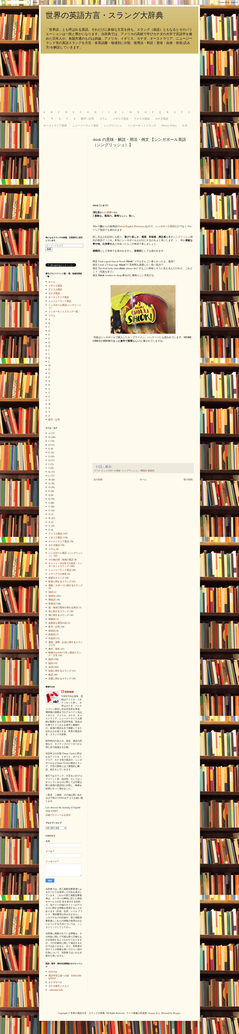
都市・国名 (54, 648)
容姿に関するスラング (59, 670)
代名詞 (51, 638)
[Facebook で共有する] (106, 466)
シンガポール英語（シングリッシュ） (121, 470)
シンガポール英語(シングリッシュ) (64, 306)
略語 (50, 674)
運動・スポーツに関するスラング (65, 585)
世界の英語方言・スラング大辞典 (104, 15)
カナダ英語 (161, 118)
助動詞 (51, 618)
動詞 (50, 659)
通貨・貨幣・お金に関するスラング (65, 643)
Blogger (176, 1013)
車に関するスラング (58, 611)
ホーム (143, 479)
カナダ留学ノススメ (58, 985)
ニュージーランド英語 (85, 125)
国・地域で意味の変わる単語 (63, 607)
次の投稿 (98, 479)
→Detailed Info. (55, 989)
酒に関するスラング (58, 615)
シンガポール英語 (165, 226)
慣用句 (51, 595)
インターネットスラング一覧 (63, 311)
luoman (151, 1013)
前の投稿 (188, 479)
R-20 (184, 125)
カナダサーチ (55, 982)
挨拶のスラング (56, 577)
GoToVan (52, 971)
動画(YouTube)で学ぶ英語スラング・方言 (64, 654)
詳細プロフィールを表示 (58, 814)
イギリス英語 (120, 118)
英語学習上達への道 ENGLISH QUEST (64, 977)
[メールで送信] (97, 466)
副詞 (50, 663)
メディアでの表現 (57, 573)
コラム (103, 118)
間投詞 (143, 470)
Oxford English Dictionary (131, 226)
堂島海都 (69, 691)
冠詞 (50, 591)
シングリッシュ (113, 125)
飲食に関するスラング (59, 581)
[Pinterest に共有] (110, 466)
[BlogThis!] (100, 466)
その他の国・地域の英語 (60, 559)
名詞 (50, 666)
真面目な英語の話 (57, 622)
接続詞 (51, 630)
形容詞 (151, 470)
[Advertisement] (119, 81)
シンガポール (109, 212)
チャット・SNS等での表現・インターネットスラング (65, 565)
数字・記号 (87, 118)
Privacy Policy (169, 125)
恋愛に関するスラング (59, 678)
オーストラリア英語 (55, 125)
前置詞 (51, 634)
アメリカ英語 (142, 118)
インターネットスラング (142, 125)
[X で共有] (103, 466)
